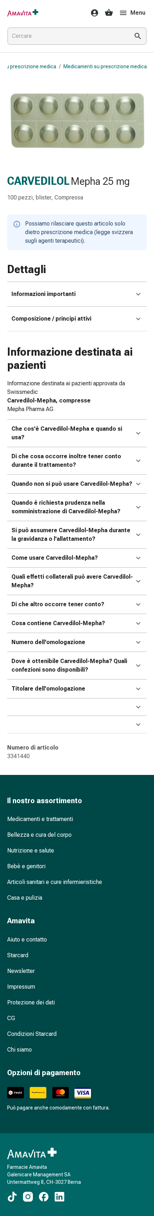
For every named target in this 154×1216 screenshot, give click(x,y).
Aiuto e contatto (27, 939)
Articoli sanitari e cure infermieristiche (54, 882)
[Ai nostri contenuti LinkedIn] (59, 1197)
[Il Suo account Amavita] (92, 13)
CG (11, 1018)
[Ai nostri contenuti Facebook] (44, 1197)
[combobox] (67, 36)
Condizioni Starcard (32, 1033)
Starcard (17, 955)
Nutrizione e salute (30, 850)
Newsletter (21, 971)
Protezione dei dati (31, 1002)
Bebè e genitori (26, 866)
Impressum (21, 986)
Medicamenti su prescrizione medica (105, 66)
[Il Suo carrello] (109, 13)
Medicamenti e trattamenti (40, 819)
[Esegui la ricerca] (137, 36)
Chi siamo (19, 1049)
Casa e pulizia (24, 897)
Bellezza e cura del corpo (39, 834)
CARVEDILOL (38, 181)
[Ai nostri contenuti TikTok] (12, 1197)
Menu (137, 12)
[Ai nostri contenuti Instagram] (28, 1197)
